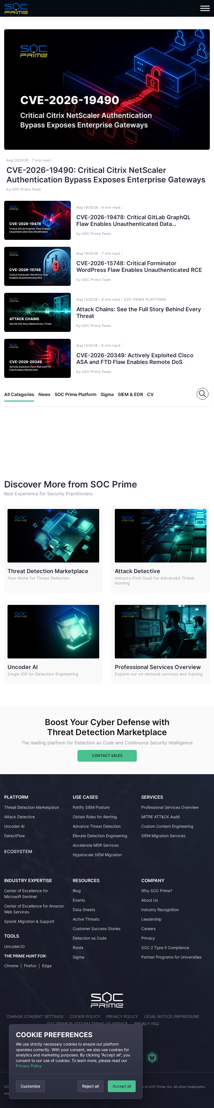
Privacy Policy (29, 1065)
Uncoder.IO (14, 946)
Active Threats (86, 919)
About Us (149, 900)
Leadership (151, 919)
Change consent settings (35, 1016)
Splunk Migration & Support (29, 921)
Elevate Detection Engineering (100, 835)
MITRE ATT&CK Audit (160, 816)
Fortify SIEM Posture (91, 807)
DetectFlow (14, 835)
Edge (47, 965)
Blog (77, 890)
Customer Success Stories (96, 928)
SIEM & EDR (130, 394)
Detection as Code (89, 938)
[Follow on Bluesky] (152, 1057)
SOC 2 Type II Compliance (165, 947)
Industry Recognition (160, 909)
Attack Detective (137, 571)
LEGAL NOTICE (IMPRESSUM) (171, 1016)
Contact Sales (107, 755)
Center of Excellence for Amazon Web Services (34, 909)
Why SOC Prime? (156, 890)
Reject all (90, 1086)
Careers (148, 928)
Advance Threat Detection (97, 826)
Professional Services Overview (158, 667)
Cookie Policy (85, 1016)
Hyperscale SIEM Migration (97, 854)
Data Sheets (84, 909)
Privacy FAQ (146, 1023)
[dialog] (76, 1061)
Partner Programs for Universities (171, 957)
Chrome (11, 965)
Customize (30, 1086)
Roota (78, 947)
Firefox (30, 965)
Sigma (107, 394)
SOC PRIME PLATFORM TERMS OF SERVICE (87, 1023)
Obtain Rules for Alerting (95, 816)
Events (79, 900)
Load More (29, 440)
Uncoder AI (23, 667)
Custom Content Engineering (167, 826)
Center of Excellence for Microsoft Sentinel (26, 893)
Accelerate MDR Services (96, 845)
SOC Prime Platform (75, 394)
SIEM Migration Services (163, 835)
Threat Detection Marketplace (48, 571)
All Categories (19, 394)
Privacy (148, 938)
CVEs (153, 394)
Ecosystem (18, 851)
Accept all (122, 1086)
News (44, 394)
